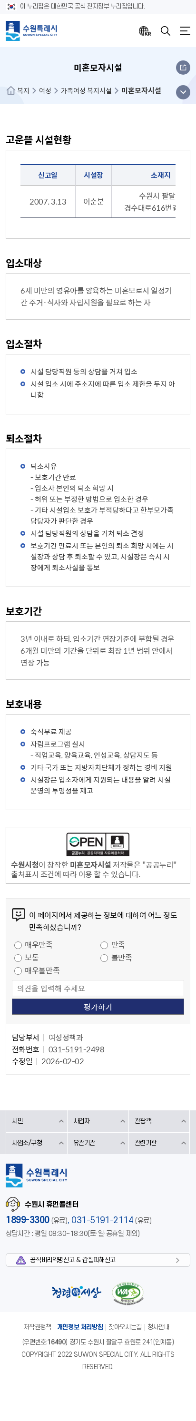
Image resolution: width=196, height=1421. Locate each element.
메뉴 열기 (183, 92)
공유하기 (183, 67)
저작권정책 (37, 1327)
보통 (32, 957)
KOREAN (145, 31)
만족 (118, 944)
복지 (23, 90)
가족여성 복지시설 (86, 90)
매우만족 (38, 944)
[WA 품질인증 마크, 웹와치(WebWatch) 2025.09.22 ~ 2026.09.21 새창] (127, 1293)
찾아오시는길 (125, 1327)
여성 (45, 90)
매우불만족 (42, 970)
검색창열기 (165, 31)
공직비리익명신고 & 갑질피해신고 (72, 1260)
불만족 (121, 957)
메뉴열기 (185, 31)
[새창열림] (98, 846)
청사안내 (158, 1327)
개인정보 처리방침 (80, 1327)
